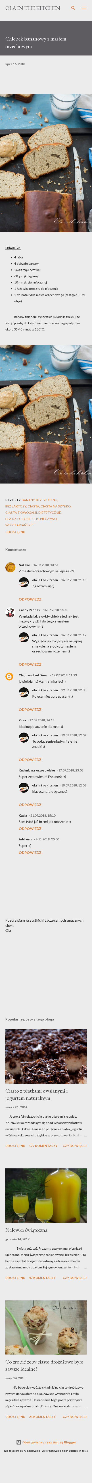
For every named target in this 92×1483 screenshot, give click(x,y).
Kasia (23, 815)
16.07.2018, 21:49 (73, 635)
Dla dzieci (14, 519)
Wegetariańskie (19, 525)
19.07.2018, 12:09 (73, 735)
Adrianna (25, 839)
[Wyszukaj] (73, 8)
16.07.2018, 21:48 (73, 580)
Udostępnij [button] (15, 532)
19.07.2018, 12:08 (73, 690)
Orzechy (31, 519)
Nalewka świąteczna (26, 1229)
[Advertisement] (46, 971)
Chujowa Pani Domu (33, 675)
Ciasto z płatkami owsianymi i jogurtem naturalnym (36, 1094)
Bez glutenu (46, 500)
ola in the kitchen (45, 580)
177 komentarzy (43, 1146)
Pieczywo (48, 519)
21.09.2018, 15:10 (42, 815)
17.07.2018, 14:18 (41, 720)
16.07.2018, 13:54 (45, 565)
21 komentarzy (42, 1417)
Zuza (22, 720)
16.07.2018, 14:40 (55, 610)
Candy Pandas (29, 610)
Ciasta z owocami (21, 512)
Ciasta (33, 506)
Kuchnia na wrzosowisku (37, 770)
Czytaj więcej (75, 1146)
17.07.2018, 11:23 (64, 675)
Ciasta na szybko (56, 506)
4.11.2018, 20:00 (47, 839)
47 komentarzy (42, 1278)
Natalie (24, 565)
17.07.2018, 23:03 (70, 770)
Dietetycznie (49, 512)
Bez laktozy (15, 506)
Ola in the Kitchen (32, 7)
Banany (28, 500)
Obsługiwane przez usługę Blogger (48, 1442)
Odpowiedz (30, 599)
